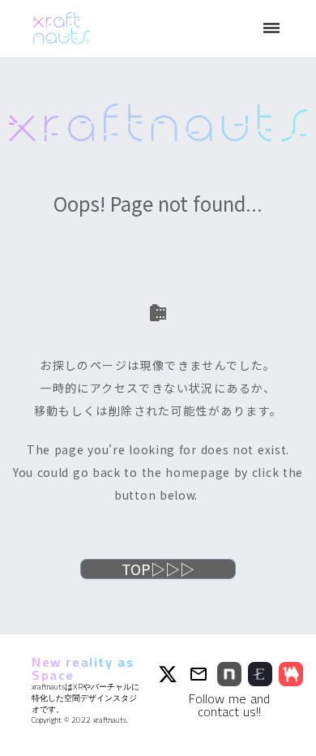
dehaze (271, 28)
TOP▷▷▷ (158, 568)
